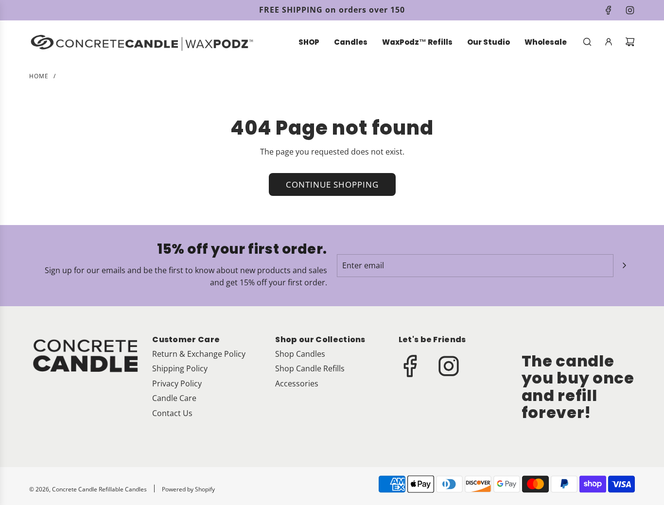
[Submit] (624, 265)
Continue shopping (332, 184)
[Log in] (608, 41)
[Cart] (630, 41)
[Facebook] (608, 10)
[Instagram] (630, 10)
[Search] (587, 41)
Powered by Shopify (188, 489)
